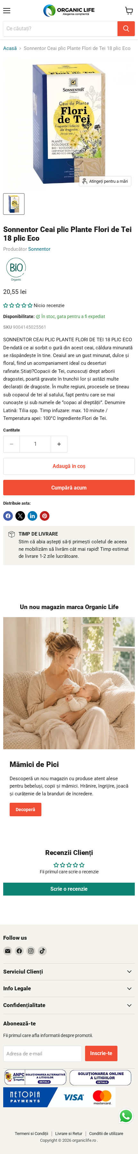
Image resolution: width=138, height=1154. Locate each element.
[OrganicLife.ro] (59, 1105)
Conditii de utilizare (106, 1133)
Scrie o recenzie (69, 889)
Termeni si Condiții (31, 1133)
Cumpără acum (69, 488)
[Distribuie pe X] (20, 516)
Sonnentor (39, 249)
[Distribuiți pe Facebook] (8, 516)
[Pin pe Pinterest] (44, 516)
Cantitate (11, 430)
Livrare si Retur (68, 1133)
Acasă (10, 48)
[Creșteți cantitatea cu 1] (59, 444)
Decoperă (25, 809)
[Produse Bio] (16, 269)
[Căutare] (126, 28)
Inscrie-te (101, 1053)
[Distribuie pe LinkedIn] (32, 516)
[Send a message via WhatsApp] (126, 1116)
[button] (17, 305)
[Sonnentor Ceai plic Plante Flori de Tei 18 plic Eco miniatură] (14, 204)
